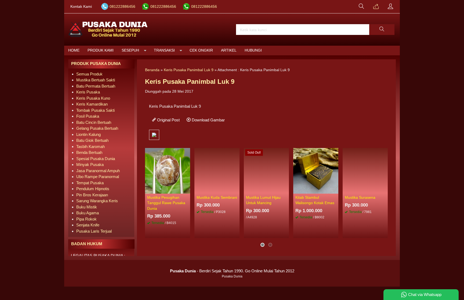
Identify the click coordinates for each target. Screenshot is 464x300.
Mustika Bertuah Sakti (95, 80)
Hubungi (253, 50)
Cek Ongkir (201, 50)
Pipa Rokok (86, 219)
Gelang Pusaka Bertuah (97, 128)
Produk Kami (101, 50)
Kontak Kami (81, 7)
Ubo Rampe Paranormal (97, 176)
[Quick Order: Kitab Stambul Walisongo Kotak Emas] (335, 189)
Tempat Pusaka (90, 182)
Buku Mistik (86, 207)
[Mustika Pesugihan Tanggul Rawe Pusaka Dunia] (167, 170)
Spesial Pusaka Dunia (95, 158)
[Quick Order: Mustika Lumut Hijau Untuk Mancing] (285, 189)
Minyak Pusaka (90, 164)
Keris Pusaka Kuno (93, 98)
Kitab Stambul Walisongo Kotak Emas (314, 200)
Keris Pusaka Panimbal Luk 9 (188, 70)
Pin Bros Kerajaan (92, 195)
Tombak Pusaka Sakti (95, 110)
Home (73, 50)
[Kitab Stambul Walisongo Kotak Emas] (315, 170)
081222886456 (122, 7)
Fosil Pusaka (87, 116)
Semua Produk (89, 74)
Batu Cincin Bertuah (93, 122)
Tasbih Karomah (90, 146)
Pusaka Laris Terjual (94, 231)
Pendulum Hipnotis (92, 188)
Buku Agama (87, 213)
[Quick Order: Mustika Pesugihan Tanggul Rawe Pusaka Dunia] (187, 189)
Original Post (168, 120)
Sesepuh (130, 50)
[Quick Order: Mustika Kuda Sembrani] (236, 189)
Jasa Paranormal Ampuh (98, 170)
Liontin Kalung (88, 134)
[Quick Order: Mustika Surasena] (384, 189)
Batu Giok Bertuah (92, 140)
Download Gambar (208, 120)
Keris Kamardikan (92, 104)
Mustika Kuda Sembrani (217, 198)
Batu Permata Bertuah (95, 86)
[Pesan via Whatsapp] (376, 7)
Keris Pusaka (88, 92)
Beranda (152, 70)
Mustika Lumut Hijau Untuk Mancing (263, 200)
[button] (381, 29)
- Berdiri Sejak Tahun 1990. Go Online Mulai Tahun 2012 (232, 271)
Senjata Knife (87, 225)
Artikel (229, 50)
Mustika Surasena (360, 198)
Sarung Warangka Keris (97, 200)
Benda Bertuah (89, 152)
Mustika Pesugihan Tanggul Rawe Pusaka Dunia (166, 203)
